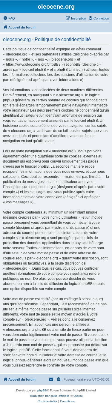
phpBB (42, 390)
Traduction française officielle (50, 395)
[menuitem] (9, 18)
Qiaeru (78, 395)
